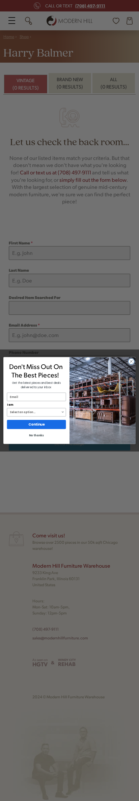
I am (10, 405)
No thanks (36, 436)
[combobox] (35, 412)
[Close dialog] (131, 362)
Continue (36, 424)
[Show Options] (62, 412)
